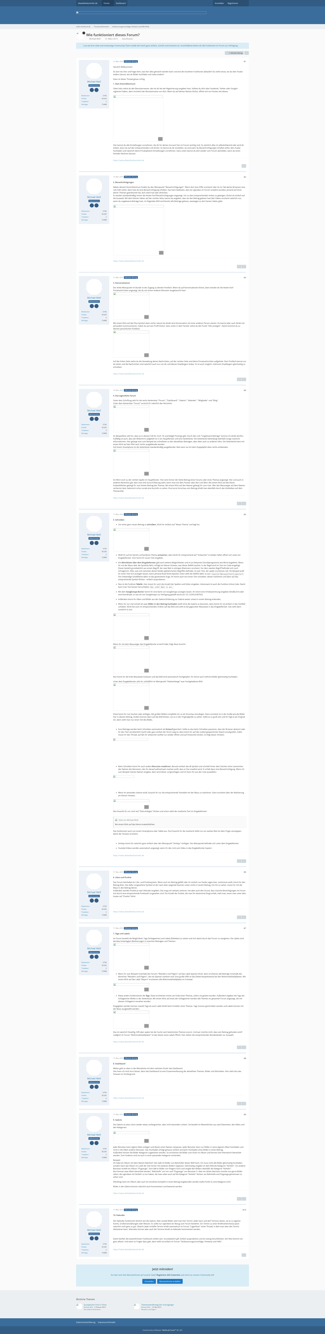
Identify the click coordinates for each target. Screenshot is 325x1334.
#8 (245, 1058)
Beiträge (85, 104)
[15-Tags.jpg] (131, 987)
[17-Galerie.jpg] (131, 1137)
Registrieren (233, 3)
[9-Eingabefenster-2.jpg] (131, 659)
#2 (245, 177)
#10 (244, 1210)
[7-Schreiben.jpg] (131, 539)
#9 (245, 1114)
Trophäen (85, 101)
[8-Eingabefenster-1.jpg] (131, 627)
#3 (245, 277)
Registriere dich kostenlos (168, 1275)
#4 (245, 390)
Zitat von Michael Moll (128, 820)
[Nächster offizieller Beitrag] (244, 166)
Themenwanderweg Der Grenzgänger (157, 1304)
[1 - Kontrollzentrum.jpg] (138, 118)
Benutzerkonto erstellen (169, 1281)
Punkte (84, 98)
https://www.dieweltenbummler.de (128, 160)
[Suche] (244, 3)
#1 (245, 61)
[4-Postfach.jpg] (131, 344)
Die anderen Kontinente (92, 1309)
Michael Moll (95, 38)
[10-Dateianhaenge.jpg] (131, 696)
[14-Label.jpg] (131, 956)
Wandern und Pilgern (148, 1309)
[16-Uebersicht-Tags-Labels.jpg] (131, 1019)
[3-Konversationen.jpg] (131, 306)
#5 (245, 514)
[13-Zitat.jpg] (131, 804)
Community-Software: (162, 1330)
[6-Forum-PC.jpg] (131, 418)
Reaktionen (85, 96)
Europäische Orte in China (95, 1304)
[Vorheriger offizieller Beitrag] (239, 266)
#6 (245, 872)
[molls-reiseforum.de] (162, 15)
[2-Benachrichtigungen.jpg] (138, 230)
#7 (245, 928)
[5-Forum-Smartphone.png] (131, 462)
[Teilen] (246, 53)
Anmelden (219, 3)
